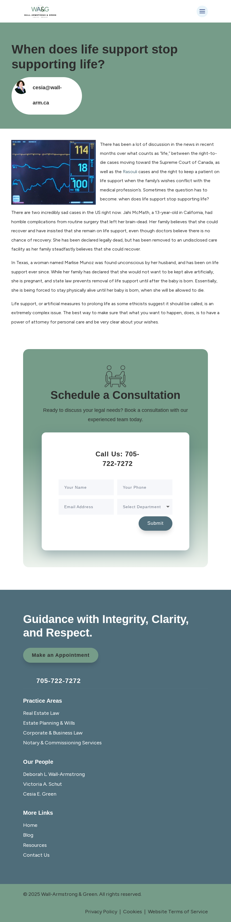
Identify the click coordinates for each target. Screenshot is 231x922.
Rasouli (130, 171)
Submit (155, 523)
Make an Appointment (61, 655)
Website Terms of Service (178, 911)
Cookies (132, 911)
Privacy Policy (101, 911)
